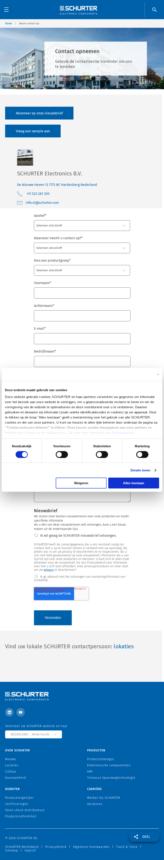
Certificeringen (16, 804)
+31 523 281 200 (38, 194)
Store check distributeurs (25, 810)
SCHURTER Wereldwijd (22, 847)
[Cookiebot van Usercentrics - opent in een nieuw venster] (140, 374)
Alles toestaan (133, 483)
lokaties (123, 646)
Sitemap (11, 850)
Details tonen (140, 470)
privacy (49, 570)
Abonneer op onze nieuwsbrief (39, 113)
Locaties (11, 765)
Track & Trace (127, 847)
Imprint (30, 850)
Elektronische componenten (108, 765)
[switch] (62, 454)
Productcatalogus (100, 759)
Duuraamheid (15, 778)
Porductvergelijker (19, 798)
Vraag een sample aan (33, 131)
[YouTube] (20, 712)
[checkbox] (82, 578)
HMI (90, 771)
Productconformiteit (21, 816)
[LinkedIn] (9, 712)
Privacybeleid (122, 432)
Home (8, 23)
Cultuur (10, 771)
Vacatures (94, 804)
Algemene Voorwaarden (91, 847)
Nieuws (10, 759)
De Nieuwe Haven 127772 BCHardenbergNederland (57, 185)
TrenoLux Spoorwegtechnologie (111, 778)
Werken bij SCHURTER (103, 798)
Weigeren (81, 483)
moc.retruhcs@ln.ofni (42, 203)
